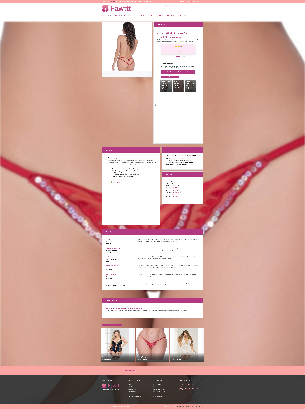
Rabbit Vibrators (132, 391)
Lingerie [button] (170, 15)
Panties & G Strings (177, 189)
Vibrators (130, 384)
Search (128, 406)
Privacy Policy (106, 406)
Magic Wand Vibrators (133, 389)
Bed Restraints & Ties (159, 391)
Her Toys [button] (106, 15)
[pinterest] (186, 1)
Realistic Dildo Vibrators (134, 394)
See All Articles (183, 392)
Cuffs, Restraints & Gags (159, 396)
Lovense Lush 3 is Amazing (186, 384)
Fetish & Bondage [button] (140, 15)
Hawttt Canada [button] (197, 1)
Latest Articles (121, 406)
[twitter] (183, 1)
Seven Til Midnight (176, 198)
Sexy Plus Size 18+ (177, 192)
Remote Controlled (158, 384)
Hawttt (175, 406)
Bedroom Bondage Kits (159, 386)
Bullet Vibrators (132, 386)
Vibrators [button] (116, 15)
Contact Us (113, 406)
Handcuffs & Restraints (159, 394)
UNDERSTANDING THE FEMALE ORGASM (189, 388)
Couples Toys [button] (181, 15)
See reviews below (178, 56)
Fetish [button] (152, 15)
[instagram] (188, 1)
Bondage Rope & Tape (159, 389)
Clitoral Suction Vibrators (134, 396)
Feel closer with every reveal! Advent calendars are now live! (128, 1)
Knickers (174, 194)
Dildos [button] (160, 15)
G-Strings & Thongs (177, 191)
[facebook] (181, 1)
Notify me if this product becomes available (179, 72)
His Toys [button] (127, 15)
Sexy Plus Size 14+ (177, 196)
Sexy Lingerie (175, 187)
